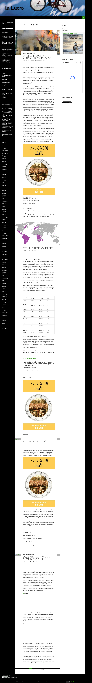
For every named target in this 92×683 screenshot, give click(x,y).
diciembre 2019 (5, 254)
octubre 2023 (4, 183)
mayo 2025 (4, 159)
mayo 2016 (4, 323)
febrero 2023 (4, 193)
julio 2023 (4, 187)
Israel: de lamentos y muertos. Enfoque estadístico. (7, 105)
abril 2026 (4, 143)
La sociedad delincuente (28, 554)
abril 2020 (4, 248)
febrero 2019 (4, 270)
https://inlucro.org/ (9, 679)
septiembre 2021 (5, 220)
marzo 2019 (4, 268)
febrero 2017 (4, 309)
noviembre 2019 (5, 256)
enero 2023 (4, 195)
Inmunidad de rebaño (35, 441)
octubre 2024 (4, 169)
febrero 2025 (4, 164)
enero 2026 (4, 148)
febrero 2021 (4, 232)
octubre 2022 (4, 200)
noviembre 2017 (5, 294)
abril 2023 (4, 190)
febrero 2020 (4, 251)
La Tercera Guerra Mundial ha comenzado (37, 57)
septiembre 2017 (5, 297)
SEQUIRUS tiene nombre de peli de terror (38, 249)
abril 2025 (4, 161)
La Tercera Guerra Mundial (29, 53)
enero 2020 (4, 252)
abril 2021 (4, 228)
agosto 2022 (4, 203)
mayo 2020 (4, 246)
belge (32, 60)
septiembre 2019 (5, 259)
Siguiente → (42, 669)
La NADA (3, 73)
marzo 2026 (4, 145)
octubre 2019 (4, 257)
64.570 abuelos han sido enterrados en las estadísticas (36, 559)
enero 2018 (4, 291)
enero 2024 (4, 180)
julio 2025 (4, 156)
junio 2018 (4, 283)
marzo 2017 (4, 307)
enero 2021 (4, 233)
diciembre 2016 (5, 312)
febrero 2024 (4, 179)
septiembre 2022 (5, 201)
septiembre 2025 (5, 153)
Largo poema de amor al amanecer (70, 33)
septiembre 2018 (5, 278)
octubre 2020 (4, 238)
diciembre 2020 (5, 235)
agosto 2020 (4, 241)
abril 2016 (4, 325)
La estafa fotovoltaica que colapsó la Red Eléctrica (7, 93)
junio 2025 (4, 158)
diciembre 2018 (5, 273)
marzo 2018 (4, 288)
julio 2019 (4, 262)
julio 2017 (4, 301)
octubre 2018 (4, 277)
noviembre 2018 (5, 275)
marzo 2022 (4, 211)
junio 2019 (4, 264)
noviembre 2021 (5, 217)
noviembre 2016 (5, 313)
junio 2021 (4, 225)
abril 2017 (4, 305)
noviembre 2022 (5, 198)
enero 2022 (4, 214)
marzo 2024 (4, 177)
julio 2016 (4, 320)
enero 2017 (4, 310)
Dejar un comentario (40, 60)
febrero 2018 (4, 289)
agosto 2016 (4, 318)
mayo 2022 (4, 208)
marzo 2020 (4, 249)
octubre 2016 (4, 315)
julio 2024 (4, 174)
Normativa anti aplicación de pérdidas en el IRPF (7, 134)
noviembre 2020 (5, 236)
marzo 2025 (4, 163)
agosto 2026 (4, 142)
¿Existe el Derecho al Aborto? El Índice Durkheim (7, 130)
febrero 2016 (4, 328)
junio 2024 (4, 175)
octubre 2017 (4, 296)
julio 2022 (4, 204)
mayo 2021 (4, 227)
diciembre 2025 (5, 150)
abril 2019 (4, 267)
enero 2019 (4, 272)
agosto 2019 (4, 260)
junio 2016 (4, 321)
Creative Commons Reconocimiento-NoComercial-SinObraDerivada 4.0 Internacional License (36, 679)
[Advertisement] (7, 352)
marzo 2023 (4, 191)
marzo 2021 (4, 230)
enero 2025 (4, 166)
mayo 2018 (4, 285)
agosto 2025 (4, 155)
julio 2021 (4, 224)
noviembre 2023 (5, 182)
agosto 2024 (4, 172)
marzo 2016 (4, 326)
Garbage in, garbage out (6, 82)
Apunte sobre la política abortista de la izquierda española (7, 115)
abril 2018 (4, 286)
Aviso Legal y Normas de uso (13, 677)
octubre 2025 (4, 151)
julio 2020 (4, 243)
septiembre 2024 (5, 171)
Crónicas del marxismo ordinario (31, 245)
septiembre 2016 (5, 317)
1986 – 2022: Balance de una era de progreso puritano (7, 123)
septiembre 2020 (5, 240)
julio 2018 (4, 281)
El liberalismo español (6, 80)
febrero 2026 (4, 147)
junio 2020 (4, 244)
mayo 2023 (4, 188)
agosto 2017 (4, 299)
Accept (68, 681)
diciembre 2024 (5, 167)
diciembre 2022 (5, 196)
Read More (73, 681)
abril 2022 (4, 209)
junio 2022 (4, 206)
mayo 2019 (4, 265)
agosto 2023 (4, 185)
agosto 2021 (4, 222)
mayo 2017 (4, 304)
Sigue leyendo (44, 662)
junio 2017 (4, 302)
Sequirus (25, 434)
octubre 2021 (4, 219)
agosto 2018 (4, 280)
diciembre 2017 (5, 293)
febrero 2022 (4, 212)
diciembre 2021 (5, 216)
